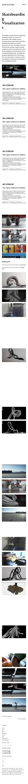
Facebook (4, 761)
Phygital (11, 772)
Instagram (4, 758)
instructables (23, 264)
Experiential (14, 769)
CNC (20, 768)
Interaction (11, 771)
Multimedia (5, 772)
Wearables (18, 774)
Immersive (5, 771)
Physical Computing (19, 772)
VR (13, 774)
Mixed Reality (18, 771)
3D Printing (5, 768)
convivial (8, 4)
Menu (24, 4)
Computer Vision (6, 769)
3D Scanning (12, 768)
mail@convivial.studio (6, 745)
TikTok (3, 763)
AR (17, 768)
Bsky (3, 760)
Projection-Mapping (6, 774)
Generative (21, 769)
